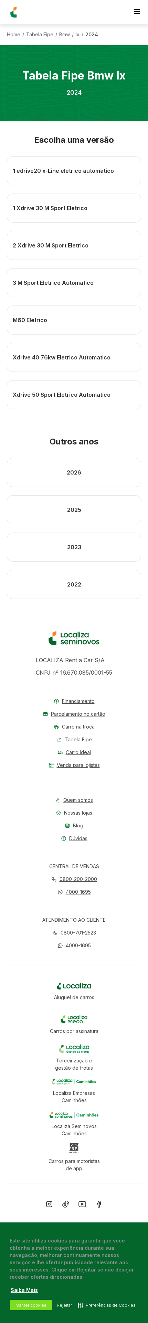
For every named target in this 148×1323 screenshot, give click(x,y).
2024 (91, 34)
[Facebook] (99, 1205)
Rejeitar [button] (64, 1305)
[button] (74, 891)
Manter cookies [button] (30, 1305)
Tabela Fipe (39, 34)
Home (13, 34)
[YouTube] (82, 1205)
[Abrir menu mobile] (137, 12)
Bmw (64, 34)
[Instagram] (49, 1205)
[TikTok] (66, 1205)
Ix (78, 34)
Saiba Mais (24, 1290)
